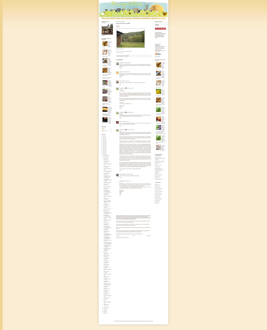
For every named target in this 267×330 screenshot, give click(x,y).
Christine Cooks (157, 187)
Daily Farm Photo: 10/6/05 (106, 286)
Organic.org (157, 173)
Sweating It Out (106, 222)
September (105, 307)
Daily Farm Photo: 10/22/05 (106, 204)
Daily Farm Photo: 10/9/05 (106, 272)
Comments (105, 130)
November (105, 157)
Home (134, 235)
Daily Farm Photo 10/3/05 (106, 294)
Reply (120, 68)
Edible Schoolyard (158, 162)
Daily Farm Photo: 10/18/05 (106, 232)
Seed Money (157, 177)
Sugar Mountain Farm (158, 179)
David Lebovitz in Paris (159, 188)
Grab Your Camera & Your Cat (106, 279)
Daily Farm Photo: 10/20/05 (106, 224)
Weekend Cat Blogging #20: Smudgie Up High (107, 201)
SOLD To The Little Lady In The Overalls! (107, 171)
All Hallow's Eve (106, 159)
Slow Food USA (157, 176)
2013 (104, 142)
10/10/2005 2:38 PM (129, 174)
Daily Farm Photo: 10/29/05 (106, 174)
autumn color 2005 (122, 56)
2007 (104, 151)
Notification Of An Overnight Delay (106, 216)
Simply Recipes (157, 200)
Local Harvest (157, 166)
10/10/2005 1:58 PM (130, 88)
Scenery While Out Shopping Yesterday (107, 227)
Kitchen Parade (157, 197)
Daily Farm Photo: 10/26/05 (106, 188)
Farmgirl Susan (122, 88)
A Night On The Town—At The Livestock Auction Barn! (107, 176)
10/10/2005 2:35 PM (130, 129)
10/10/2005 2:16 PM (125, 121)
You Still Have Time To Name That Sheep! (107, 284)
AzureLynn (121, 62)
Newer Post (118, 235)
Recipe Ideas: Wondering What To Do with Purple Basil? (110, 92)
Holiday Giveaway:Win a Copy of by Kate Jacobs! (110, 120)
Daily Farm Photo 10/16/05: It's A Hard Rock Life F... (107, 246)
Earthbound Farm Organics (159, 161)
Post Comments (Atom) (125, 237)
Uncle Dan (105, 251)
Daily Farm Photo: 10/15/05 (106, 254)
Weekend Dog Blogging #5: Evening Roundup (107, 243)
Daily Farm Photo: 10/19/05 (106, 229)
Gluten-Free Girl (158, 190)
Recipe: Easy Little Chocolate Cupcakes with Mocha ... (107, 234)
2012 (104, 143)
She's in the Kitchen (158, 198)
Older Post (149, 235)
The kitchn (157, 203)
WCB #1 (104, 300)
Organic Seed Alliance (158, 174)
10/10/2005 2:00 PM (130, 112)
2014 (104, 140)
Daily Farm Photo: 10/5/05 (106, 289)
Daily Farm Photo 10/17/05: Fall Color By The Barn (107, 237)
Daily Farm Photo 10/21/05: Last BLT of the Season (107, 213)
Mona (120, 121)
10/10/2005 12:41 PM (126, 71)
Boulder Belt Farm (158, 157)
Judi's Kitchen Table (158, 194)
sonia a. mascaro (122, 174)
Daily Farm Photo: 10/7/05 (106, 282)
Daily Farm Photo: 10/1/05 (106, 305)
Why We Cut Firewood (107, 186)
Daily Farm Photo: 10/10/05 (123, 23)
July (104, 310)
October (105, 158)
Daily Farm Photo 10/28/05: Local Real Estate (107, 180)
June (104, 311)
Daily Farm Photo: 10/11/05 (106, 265)
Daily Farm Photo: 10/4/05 (106, 291)
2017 (104, 136)
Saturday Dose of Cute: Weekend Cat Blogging (107, 249)
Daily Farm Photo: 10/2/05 (106, 298)
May (104, 313)
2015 (104, 139)
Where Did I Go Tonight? (107, 182)
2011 (104, 145)
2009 (104, 148)
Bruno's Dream (157, 185)
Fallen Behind (105, 260)
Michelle (120, 71)
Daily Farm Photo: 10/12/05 (106, 262)
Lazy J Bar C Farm (158, 165)
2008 (104, 149)
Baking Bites (157, 184)
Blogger (151, 321)
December (105, 155)
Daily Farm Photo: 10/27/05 (106, 184)
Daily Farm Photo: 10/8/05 (106, 277)
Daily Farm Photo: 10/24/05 (106, 194)
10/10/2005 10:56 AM (127, 62)
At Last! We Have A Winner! (106, 207)
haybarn (127, 56)
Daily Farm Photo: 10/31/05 (106, 162)
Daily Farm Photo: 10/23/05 (106, 199)
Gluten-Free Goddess (158, 191)
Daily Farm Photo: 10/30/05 (106, 167)
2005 (104, 154)
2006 (104, 152)
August (105, 308)
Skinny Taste (157, 201)
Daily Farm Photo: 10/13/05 (106, 258)
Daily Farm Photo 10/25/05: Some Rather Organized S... (107, 191)
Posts (104, 128)
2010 (104, 146)
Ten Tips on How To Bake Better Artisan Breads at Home (163, 148)
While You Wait (105, 210)
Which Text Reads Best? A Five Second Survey (106, 78)
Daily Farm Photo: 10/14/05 (106, 256)
